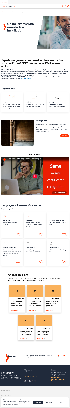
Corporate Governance (5, 390)
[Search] (63, 6)
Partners (12, 2)
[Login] (68, 6)
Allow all (38, 402)
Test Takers (4, 2)
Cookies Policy (14, 404)
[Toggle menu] (2, 6)
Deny (60, 402)
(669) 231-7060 (28, 371)
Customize (49, 402)
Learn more (65, 135)
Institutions (21, 2)
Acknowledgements (5, 393)
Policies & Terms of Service (6, 395)
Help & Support (55, 377)
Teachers (28, 2)
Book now (14, 310)
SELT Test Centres (26, 78)
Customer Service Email (30, 376)
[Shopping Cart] (66, 6)
